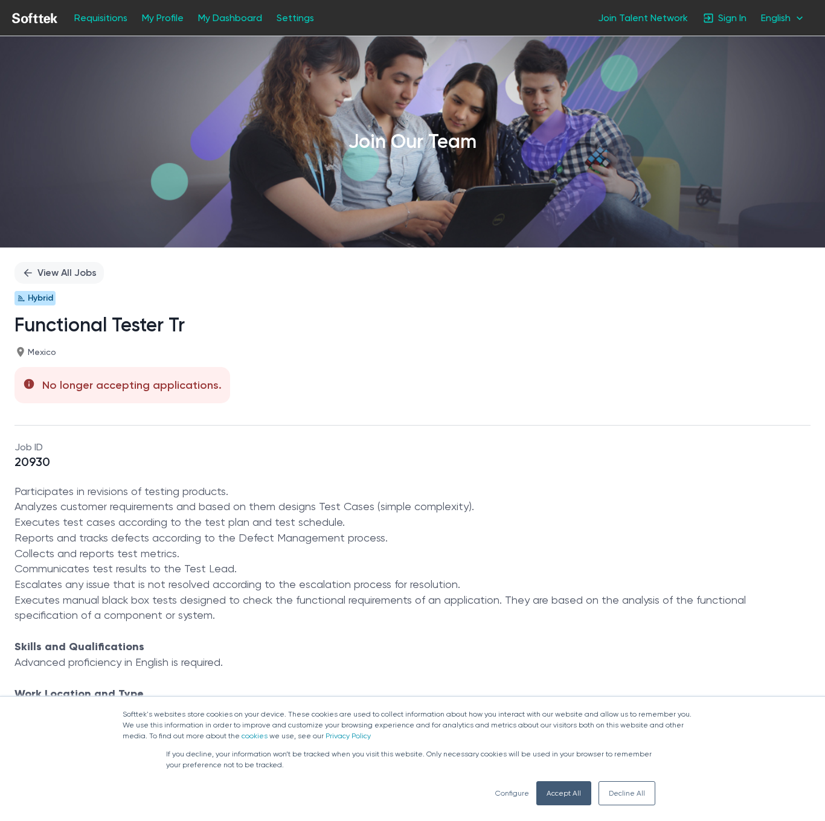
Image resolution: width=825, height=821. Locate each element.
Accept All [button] (564, 793)
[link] (34, 18)
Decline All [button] (627, 793)
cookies (255, 736)
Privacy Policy (348, 736)
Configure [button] (512, 793)
